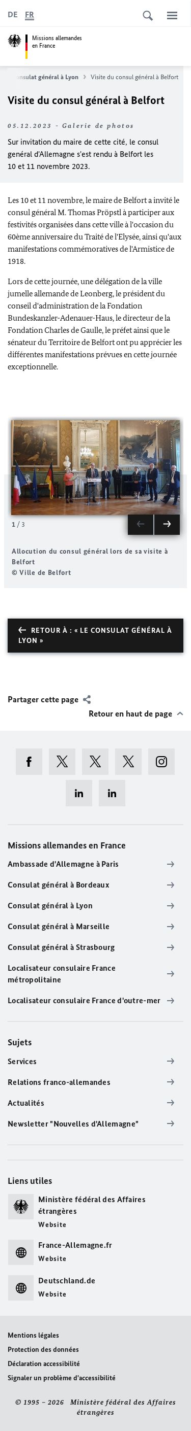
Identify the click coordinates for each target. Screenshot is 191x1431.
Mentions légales (33, 1335)
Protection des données (43, 1349)
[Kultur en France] (131, 761)
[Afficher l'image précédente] (140, 525)
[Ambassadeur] (98, 761)
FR (29, 14)
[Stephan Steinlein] (115, 793)
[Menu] (172, 15)
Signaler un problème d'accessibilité (62, 1378)
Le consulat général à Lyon (41, 77)
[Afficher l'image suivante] (167, 525)
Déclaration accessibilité (44, 1363)
